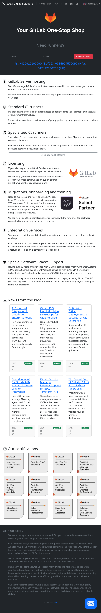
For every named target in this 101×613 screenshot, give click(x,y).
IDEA (55, 602)
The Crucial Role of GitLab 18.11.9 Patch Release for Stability (79, 383)
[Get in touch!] (61, 3)
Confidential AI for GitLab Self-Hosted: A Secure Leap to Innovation (22, 385)
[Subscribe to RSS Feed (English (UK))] (77, 3)
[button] (91, 603)
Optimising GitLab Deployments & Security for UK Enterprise (78, 314)
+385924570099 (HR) (70, 63)
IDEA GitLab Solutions (20, 3)
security (85, 363)
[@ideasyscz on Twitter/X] (66, 3)
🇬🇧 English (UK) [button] (90, 3)
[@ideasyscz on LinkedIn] (72, 3)
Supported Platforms (54, 154)
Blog (49, 3)
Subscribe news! (83, 56)
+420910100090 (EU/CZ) (36, 63)
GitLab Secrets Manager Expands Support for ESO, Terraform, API (50, 385)
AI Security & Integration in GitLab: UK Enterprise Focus (22, 312)
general (28, 363)
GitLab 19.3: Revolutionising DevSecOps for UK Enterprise (49, 312)
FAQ (56, 3)
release (57, 363)
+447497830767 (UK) (50, 68)
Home (42, 3)
